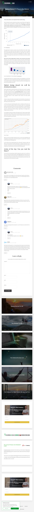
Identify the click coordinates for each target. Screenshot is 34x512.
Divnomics (9, 221)
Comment (5, 261)
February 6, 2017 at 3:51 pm (11, 222)
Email (5, 280)
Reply (5, 204)
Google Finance (20, 154)
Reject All (6, 508)
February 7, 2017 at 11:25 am (15, 208)
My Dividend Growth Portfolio (17, 375)
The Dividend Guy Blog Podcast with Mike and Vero (17, 392)
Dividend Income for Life (17, 306)
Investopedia (19, 76)
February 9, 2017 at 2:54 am (11, 242)
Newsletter (17, 340)
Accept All (14, 508)
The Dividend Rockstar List (17, 358)
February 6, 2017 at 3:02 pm (11, 197)
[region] (11, 506)
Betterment (8, 47)
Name (5, 275)
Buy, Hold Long (10, 172)
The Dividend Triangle (17, 323)
